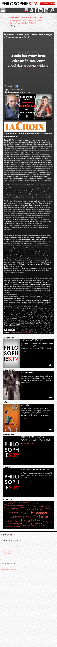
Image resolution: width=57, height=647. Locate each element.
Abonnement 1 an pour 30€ (30, 443)
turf (30, 332)
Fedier (10, 502)
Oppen (17, 526)
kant (27, 332)
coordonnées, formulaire (8, 569)
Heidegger (39, 512)
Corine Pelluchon (13, 512)
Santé (48, 508)
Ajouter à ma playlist (14, 89)
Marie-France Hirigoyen (14, 505)
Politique (36, 519)
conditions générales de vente (10, 551)
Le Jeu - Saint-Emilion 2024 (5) (23, 23)
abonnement (5, 549)
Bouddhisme (11, 520)
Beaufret (44, 516)
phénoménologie (35, 509)
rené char (30, 524)
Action (23, 513)
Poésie (52, 513)
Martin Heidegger (14, 523)
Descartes (7, 526)
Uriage (36, 515)
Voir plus (14, 26)
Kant (22, 507)
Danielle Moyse (11, 508)
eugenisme (19, 332)
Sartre (30, 505)
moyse (41, 525)
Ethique (26, 520)
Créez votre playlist (27, 481)
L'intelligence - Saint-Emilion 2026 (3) (26, 20)
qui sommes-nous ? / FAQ (9, 547)
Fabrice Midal (21, 502)
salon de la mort (41, 506)
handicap (12, 332)
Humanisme (47, 521)
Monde (39, 523)
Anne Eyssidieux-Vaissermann (18, 516)
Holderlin (34, 502)
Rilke (45, 522)
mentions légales (6, 553)
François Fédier (29, 525)
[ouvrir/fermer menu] (3, 10)
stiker (24, 332)
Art (51, 522)
